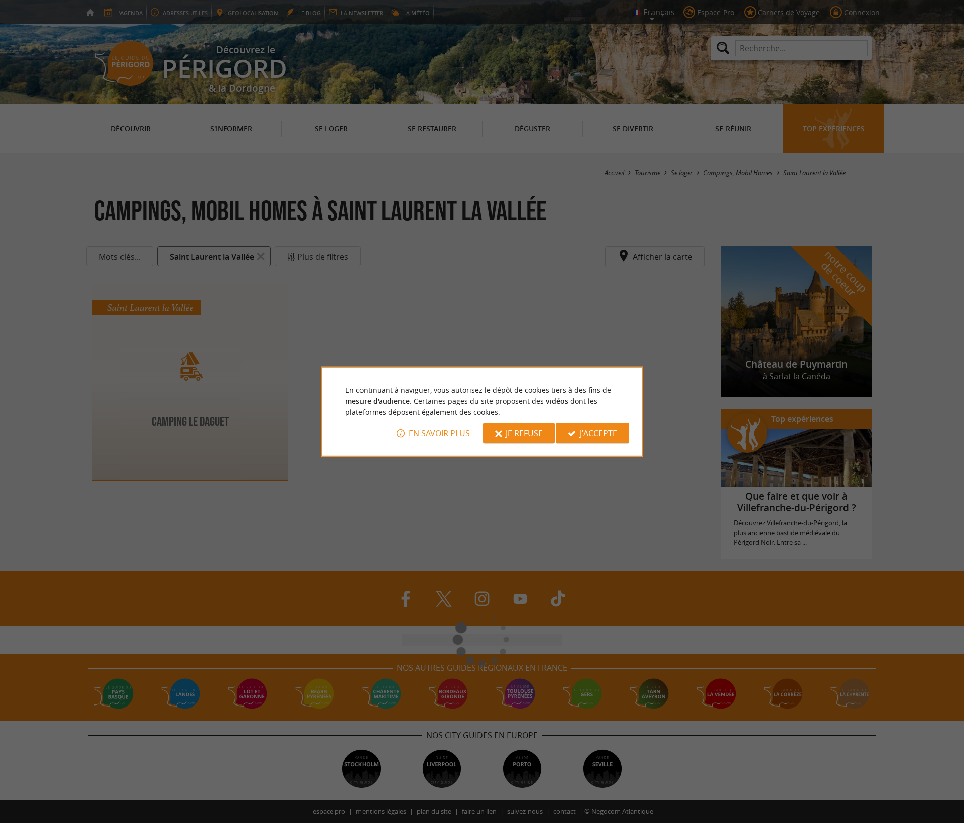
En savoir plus (439, 433)
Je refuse (524, 433)
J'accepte (598, 433)
